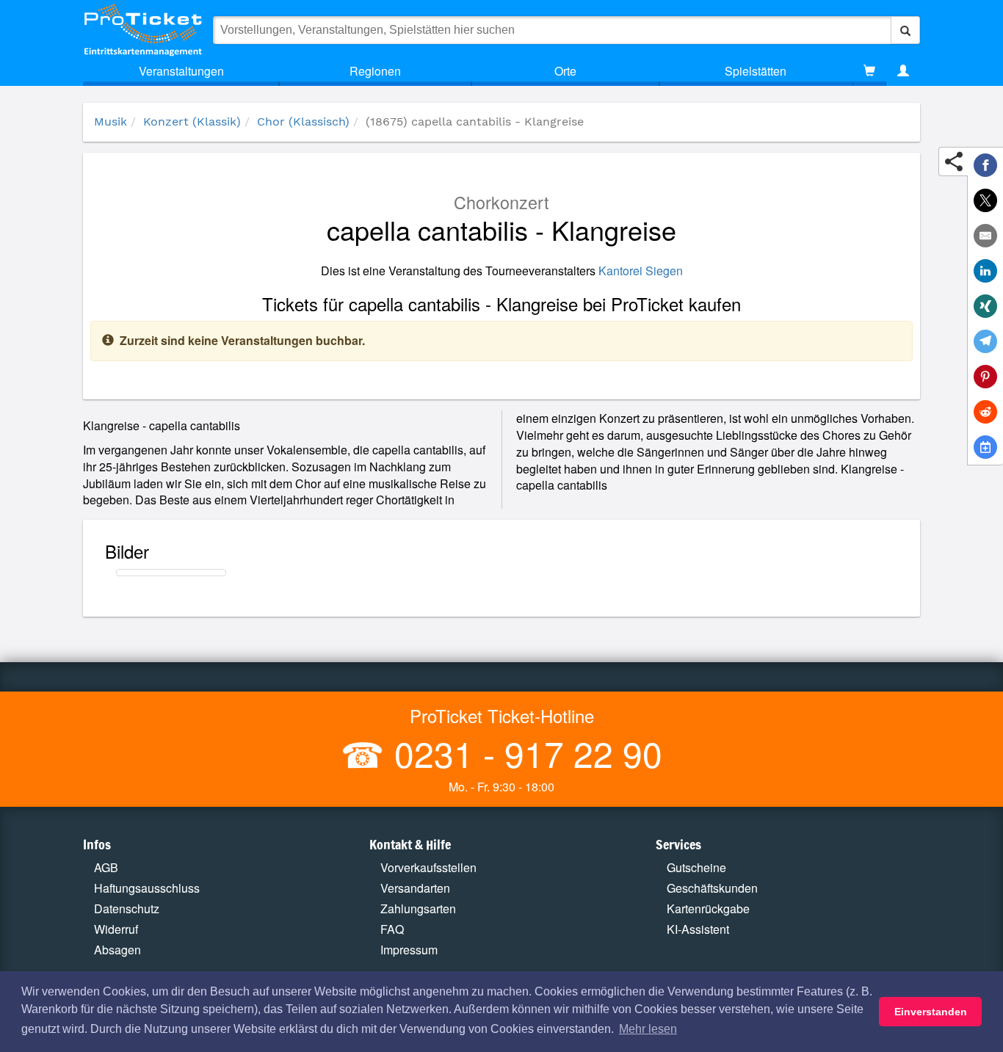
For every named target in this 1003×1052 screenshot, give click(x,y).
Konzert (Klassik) (192, 121)
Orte (565, 70)
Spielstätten (755, 70)
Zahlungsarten (418, 908)
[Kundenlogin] (903, 71)
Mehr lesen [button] (648, 1029)
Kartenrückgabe (708, 908)
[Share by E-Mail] (985, 235)
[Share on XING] (985, 306)
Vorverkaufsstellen (428, 867)
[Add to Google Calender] (985, 447)
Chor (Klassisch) (303, 121)
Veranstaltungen (181, 70)
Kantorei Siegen (640, 270)
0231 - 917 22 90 (523, 753)
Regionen (375, 70)
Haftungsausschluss (147, 887)
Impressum (409, 949)
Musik (110, 121)
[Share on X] (985, 200)
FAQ (392, 929)
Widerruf (116, 929)
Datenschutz (126, 908)
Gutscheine (696, 867)
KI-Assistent (698, 929)
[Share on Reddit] (985, 412)
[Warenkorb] (869, 71)
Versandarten (415, 887)
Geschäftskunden (712, 887)
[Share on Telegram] (985, 341)
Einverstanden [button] (930, 1011)
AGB (106, 867)
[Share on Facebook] (985, 165)
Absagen (117, 949)
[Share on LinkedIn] (985, 271)
